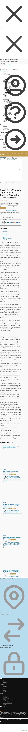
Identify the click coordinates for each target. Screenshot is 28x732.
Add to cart (3, 207)
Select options (13, 474)
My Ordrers (5, 697)
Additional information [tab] (7, 238)
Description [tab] (5, 237)
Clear (18, 204)
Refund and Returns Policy (8, 700)
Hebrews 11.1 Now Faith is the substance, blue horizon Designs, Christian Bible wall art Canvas (11, 571)
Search (15, 69)
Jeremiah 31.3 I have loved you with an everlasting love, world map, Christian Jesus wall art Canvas (11, 506)
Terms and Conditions (7, 703)
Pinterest (4, 144)
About (4, 680)
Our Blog (5, 682)
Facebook (5, 142)
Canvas (4, 157)
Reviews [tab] (5, 239)
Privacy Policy (6, 701)
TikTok (4, 143)
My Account (5, 128)
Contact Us (5, 699)
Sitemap (4, 704)
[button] (19, 170)
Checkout (5, 126)
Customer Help (6, 99)
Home (1, 157)
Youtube (4, 147)
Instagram (5, 145)
